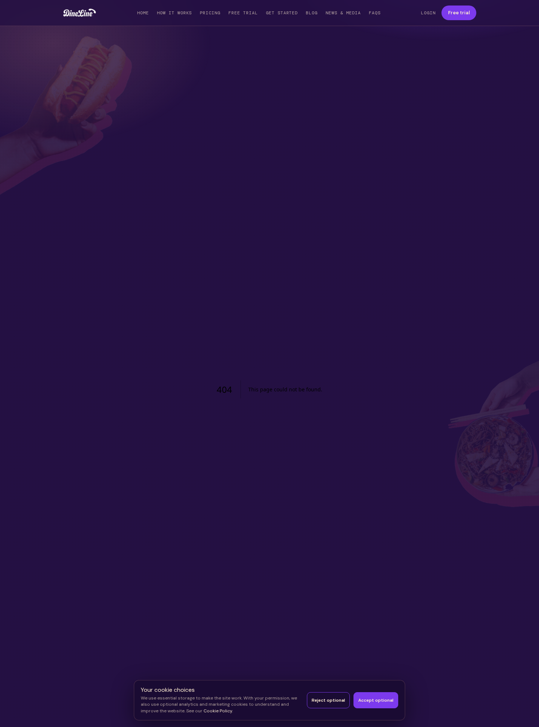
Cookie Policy (217, 711)
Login (428, 13)
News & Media (343, 13)
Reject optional (328, 700)
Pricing (210, 13)
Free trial (459, 13)
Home (143, 13)
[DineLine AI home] (79, 12)
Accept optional (375, 700)
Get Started (282, 13)
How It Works (174, 13)
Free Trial (243, 13)
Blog (312, 13)
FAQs (375, 13)
